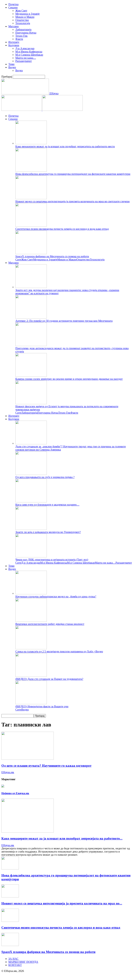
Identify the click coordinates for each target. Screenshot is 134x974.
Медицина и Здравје (27, 13)
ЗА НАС (13, 958)
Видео (12, 67)
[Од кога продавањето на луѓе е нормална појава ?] (31, 473)
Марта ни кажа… (25, 57)
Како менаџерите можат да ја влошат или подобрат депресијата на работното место (65, 146)
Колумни (13, 45)
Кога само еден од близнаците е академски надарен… (47, 504)
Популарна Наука (25, 32)
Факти (19, 38)
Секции (13, 7)
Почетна (13, 4)
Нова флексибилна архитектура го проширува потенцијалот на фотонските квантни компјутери (72, 173)
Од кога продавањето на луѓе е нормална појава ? (45, 477)
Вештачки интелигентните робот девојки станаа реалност (49, 623)
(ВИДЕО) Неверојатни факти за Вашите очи (41, 706)
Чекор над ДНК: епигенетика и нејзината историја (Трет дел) (51, 559)
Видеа (19, 70)
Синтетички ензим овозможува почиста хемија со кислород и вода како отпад (62, 228)
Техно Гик (21, 35)
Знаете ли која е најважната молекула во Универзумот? (48, 532)
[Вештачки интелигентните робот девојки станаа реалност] (31, 620)
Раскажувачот (23, 61)
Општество (22, 20)
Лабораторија (23, 29)
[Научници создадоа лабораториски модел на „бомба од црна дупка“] (31, 593)
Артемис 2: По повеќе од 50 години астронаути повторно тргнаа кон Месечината (64, 320)
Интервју (13, 42)
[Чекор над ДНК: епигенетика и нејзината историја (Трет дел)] (31, 556)
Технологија (22, 23)
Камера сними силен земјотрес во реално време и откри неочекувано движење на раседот (69, 378)
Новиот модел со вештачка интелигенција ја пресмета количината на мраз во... (61, 903)
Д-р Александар (24, 48)
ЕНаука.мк (7, 772)
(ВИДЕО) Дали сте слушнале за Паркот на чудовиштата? (49, 678)
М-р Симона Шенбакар (29, 54)
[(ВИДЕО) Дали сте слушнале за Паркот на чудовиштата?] (31, 675)
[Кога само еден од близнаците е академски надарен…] (31, 501)
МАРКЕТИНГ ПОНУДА (23, 961)
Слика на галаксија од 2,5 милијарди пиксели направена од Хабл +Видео (59, 651)
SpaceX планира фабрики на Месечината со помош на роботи (52, 256)
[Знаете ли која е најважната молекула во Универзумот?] (31, 528)
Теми (11, 64)
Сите (18, 259)
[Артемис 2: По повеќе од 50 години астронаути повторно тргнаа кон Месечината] (31, 317)
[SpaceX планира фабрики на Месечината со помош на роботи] (31, 253)
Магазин (13, 26)
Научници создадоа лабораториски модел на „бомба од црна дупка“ (55, 596)
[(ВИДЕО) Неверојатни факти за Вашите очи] (31, 703)
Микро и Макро (24, 16)
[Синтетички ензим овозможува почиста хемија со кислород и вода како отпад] (31, 225)
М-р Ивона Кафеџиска (28, 51)
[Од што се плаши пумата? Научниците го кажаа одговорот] (27, 758)
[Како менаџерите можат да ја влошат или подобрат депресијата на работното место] (31, 143)
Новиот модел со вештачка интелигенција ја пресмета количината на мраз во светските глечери (72, 201)
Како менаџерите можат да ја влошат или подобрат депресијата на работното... (61, 838)
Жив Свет (21, 10)
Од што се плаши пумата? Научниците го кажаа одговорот (46, 765)
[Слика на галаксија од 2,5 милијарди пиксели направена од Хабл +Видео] (31, 648)
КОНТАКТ (15, 964)
